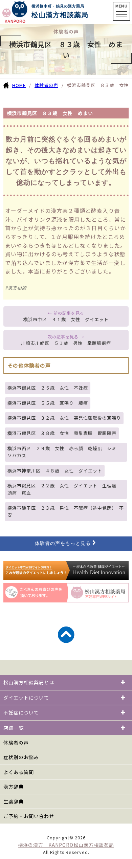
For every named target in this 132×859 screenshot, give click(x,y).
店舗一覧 (13, 727)
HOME (19, 85)
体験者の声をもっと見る (63, 543)
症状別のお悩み (21, 757)
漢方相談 (17, 287)
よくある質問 (18, 772)
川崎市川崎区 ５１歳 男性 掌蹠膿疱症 (66, 343)
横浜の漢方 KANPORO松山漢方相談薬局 (66, 844)
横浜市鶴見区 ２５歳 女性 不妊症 (47, 387)
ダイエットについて (26, 697)
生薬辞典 (13, 801)
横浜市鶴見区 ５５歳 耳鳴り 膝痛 (47, 403)
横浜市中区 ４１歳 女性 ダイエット (66, 319)
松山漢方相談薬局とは (28, 682)
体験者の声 (46, 85)
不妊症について (21, 712)
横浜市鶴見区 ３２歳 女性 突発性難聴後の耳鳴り (64, 418)
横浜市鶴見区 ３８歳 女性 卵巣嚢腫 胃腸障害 (61, 433)
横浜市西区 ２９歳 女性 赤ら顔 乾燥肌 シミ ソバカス (64, 452)
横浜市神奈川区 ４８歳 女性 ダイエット (54, 470)
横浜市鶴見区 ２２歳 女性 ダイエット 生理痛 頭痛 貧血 (64, 489)
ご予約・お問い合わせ (28, 816)
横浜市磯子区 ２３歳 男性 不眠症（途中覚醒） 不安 (65, 511)
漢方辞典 (13, 786)
